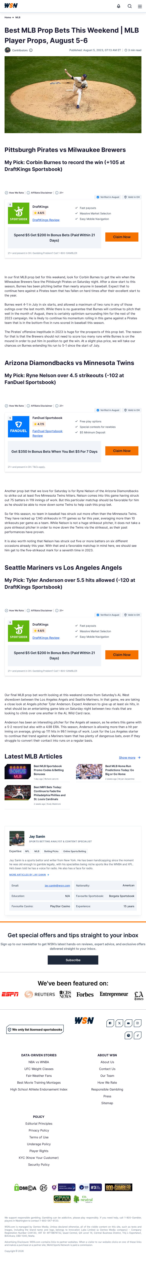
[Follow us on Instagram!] (137, 1023)
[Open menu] (139, 6)
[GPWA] (62, 1199)
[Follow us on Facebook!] (110, 1023)
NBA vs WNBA (39, 1062)
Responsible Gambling (107, 1089)
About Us (107, 1062)
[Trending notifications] (119, 6)
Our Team (107, 1076)
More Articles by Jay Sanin (27, 874)
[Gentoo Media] (90, 1187)
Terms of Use (38, 1137)
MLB (17, 17)
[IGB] (62, 1187)
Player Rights (38, 1151)
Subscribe (73, 960)
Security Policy (39, 1164)
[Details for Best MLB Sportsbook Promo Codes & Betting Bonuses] (18, 772)
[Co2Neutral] (83, 1199)
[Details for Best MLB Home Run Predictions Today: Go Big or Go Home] (89, 772)
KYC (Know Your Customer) (39, 1158)
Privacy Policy (39, 1130)
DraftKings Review (46, 220)
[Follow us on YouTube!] (128, 1023)
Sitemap (107, 1103)
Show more (127, 757)
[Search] (129, 6)
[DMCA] (25, 1187)
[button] (140, 6)
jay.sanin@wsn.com (57, 885)
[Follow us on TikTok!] (137, 1035)
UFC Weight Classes (38, 1069)
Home (8, 17)
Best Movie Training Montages (39, 1082)
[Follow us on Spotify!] (128, 1035)
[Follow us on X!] (119, 1023)
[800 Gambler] (118, 1187)
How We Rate (107, 1082)
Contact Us (107, 1069)
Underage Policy (39, 1144)
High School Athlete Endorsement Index (38, 1089)
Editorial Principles (38, 1123)
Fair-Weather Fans (39, 1076)
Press (107, 1096)
